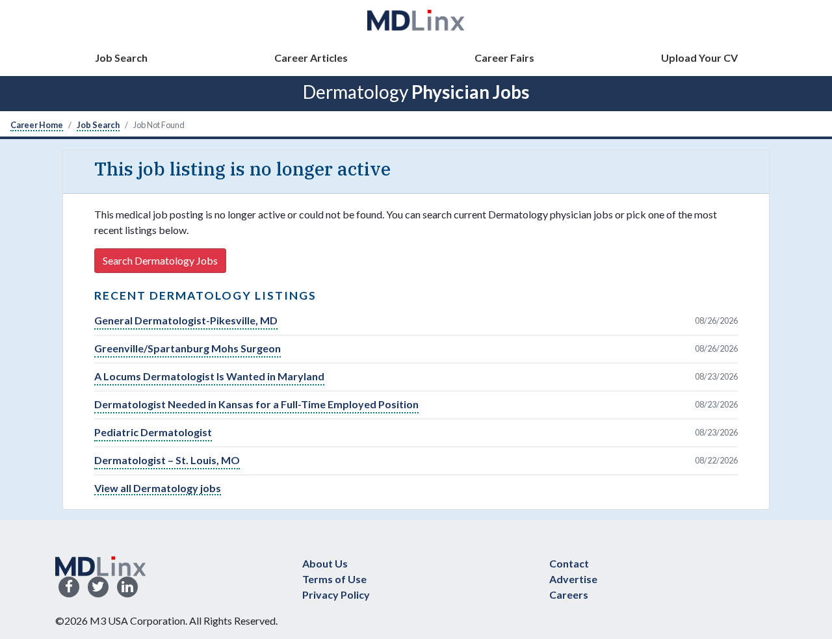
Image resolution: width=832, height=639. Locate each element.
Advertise (573, 579)
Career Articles (311, 57)
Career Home (36, 125)
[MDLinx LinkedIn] (127, 587)
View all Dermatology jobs (157, 488)
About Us (325, 563)
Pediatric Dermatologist (153, 432)
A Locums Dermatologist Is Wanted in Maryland (209, 376)
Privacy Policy (336, 594)
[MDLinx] (416, 19)
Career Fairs (504, 57)
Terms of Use (334, 579)
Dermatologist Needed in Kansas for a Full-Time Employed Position (256, 404)
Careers (568, 594)
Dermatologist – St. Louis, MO (167, 460)
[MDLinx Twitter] (98, 587)
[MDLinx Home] (100, 564)
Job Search (121, 57)
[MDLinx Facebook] (68, 587)
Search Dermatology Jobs (160, 260)
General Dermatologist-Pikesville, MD (186, 320)
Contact (569, 563)
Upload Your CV (699, 57)
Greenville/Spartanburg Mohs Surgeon (187, 348)
